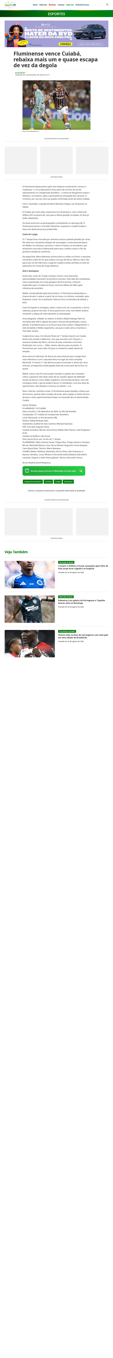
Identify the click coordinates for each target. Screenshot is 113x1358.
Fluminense (68, 482)
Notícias (52, 5)
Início (35, 5)
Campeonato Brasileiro (32, 482)
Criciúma (48, 482)
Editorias (43, 5)
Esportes (70, 5)
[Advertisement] (21, 160)
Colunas (61, 5)
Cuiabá (57, 482)
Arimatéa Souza (82, 5)
